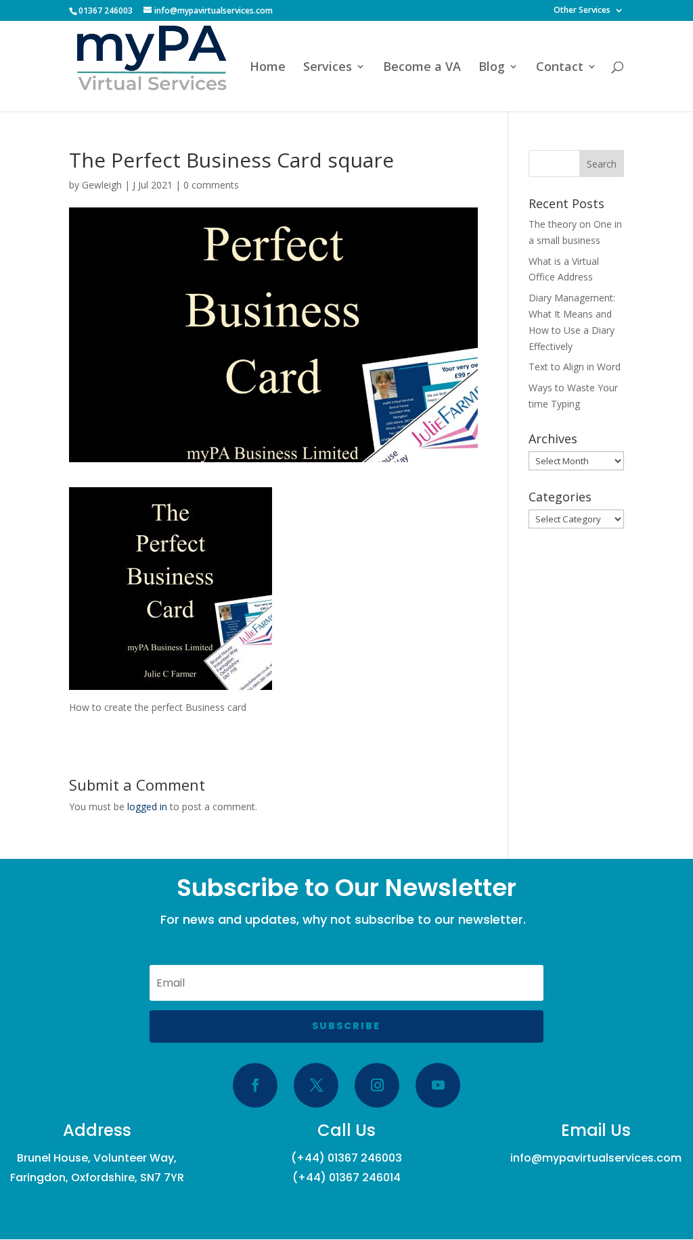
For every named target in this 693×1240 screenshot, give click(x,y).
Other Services (582, 11)
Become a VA (422, 67)
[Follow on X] (316, 1085)
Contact (559, 67)
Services (327, 67)
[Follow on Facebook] (255, 1085)
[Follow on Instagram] (377, 1085)
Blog (491, 67)
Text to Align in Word (575, 366)
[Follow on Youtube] (438, 1085)
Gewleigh (102, 184)
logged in (147, 806)
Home (268, 67)
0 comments (211, 184)
